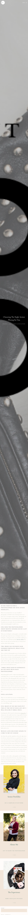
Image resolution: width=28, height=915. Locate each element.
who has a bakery (20, 639)
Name (3, 908)
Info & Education (19, 323)
